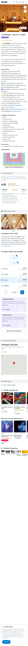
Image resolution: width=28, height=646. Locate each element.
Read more (7, 246)
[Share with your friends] (25, 7)
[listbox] (14, 257)
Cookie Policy (5, 634)
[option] (14, 269)
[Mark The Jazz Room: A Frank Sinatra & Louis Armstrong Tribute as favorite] (11, 422)
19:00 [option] (14, 263)
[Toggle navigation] (26, 2)
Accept (6, 642)
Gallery (24, 28)
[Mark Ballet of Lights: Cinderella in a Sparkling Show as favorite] (24, 422)
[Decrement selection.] (6, 292)
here (22, 93)
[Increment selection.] (22, 292)
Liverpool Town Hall (9, 344)
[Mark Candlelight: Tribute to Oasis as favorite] (11, 394)
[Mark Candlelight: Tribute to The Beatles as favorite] (24, 394)
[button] (14, 269)
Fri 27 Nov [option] (14, 257)
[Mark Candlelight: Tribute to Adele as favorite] (25, 11)
